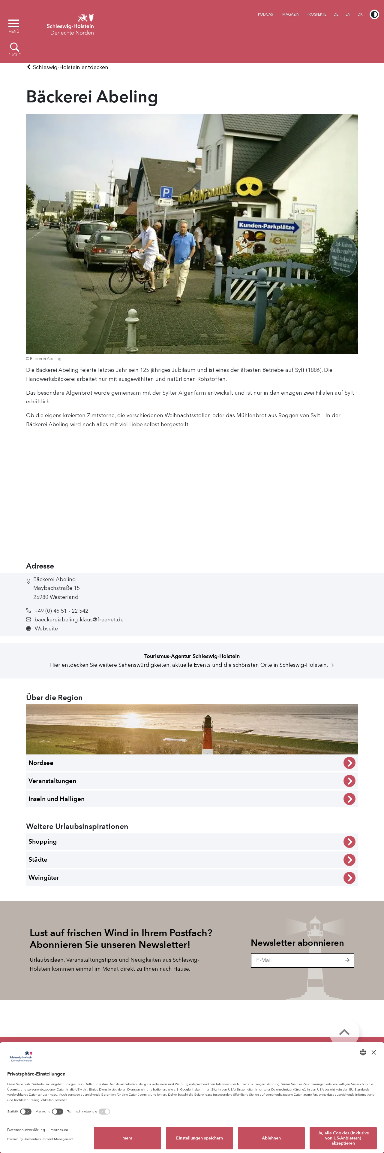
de (336, 14)
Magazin (290, 14)
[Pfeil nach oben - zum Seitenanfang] (344, 1033)
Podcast (266, 14)
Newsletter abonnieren (297, 943)
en (348, 14)
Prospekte (316, 14)
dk (360, 14)
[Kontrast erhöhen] (374, 14)
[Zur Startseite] (70, 23)
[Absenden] (347, 960)
